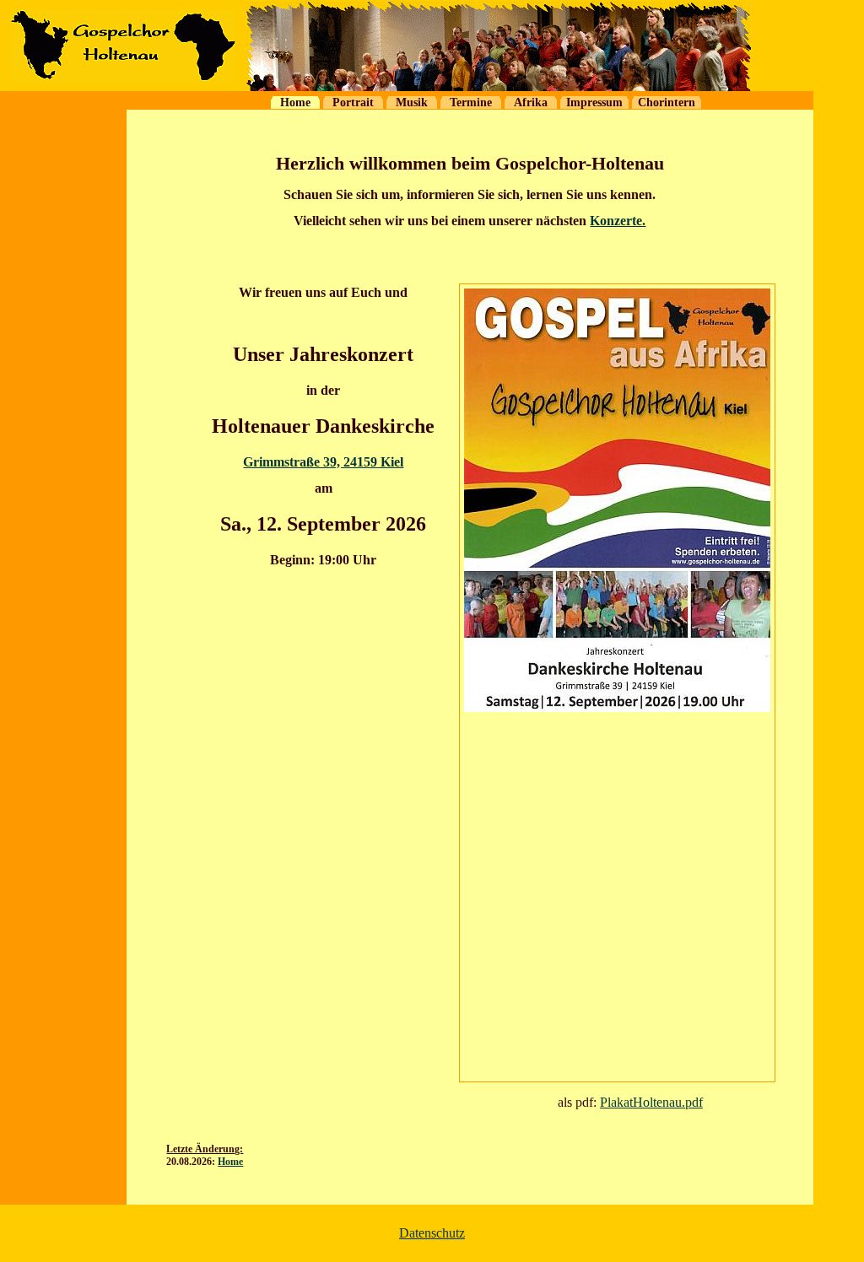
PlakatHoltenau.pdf (651, 1102)
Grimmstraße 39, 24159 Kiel (323, 462)
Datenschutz (432, 1233)
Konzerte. (617, 220)
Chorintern (666, 102)
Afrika (530, 102)
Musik (411, 102)
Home (295, 102)
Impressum (594, 102)
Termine (470, 102)
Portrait (353, 102)
